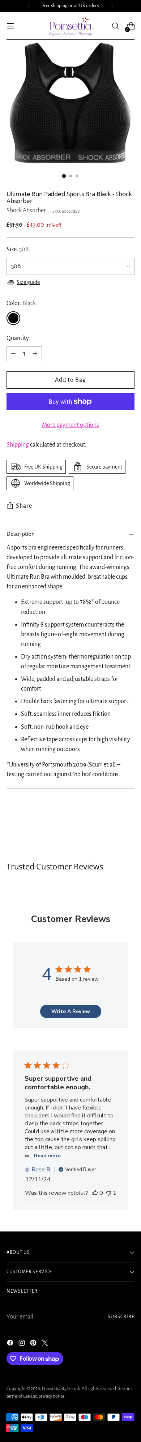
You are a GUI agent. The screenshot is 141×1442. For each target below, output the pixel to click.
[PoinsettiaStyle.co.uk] (70, 26)
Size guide (28, 282)
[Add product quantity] (35, 354)
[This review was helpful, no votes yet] (95, 1193)
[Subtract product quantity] (13, 354)
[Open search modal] (115, 26)
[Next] (112, 6)
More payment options (70, 425)
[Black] (13, 318)
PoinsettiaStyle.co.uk (61, 1388)
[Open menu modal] (10, 26)
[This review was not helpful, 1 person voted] (108, 1193)
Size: (18, 249)
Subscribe (121, 1316)
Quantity (18, 338)
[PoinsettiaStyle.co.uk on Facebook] (11, 1344)
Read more (47, 1155)
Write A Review (70, 1011)
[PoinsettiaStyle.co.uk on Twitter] (45, 1344)
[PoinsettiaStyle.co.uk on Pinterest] (34, 1344)
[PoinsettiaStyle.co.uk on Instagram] (22, 1344)
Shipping (18, 445)
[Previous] (29, 6)
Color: (21, 303)
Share (24, 506)
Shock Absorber (26, 210)
